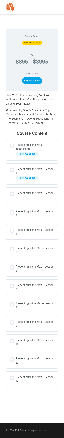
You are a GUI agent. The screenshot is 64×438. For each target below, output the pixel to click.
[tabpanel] (32, 109)
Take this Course (32, 80)
